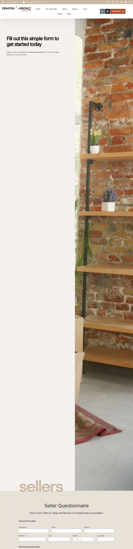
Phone (86, 527)
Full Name (22, 527)
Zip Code (100, 536)
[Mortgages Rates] (102, 11)
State (75, 536)
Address (22, 536)
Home (38, 9)
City (50, 536)
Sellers (64, 9)
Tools (85, 9)
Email (53, 527)
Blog (69, 14)
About (59, 14)
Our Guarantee (51, 9)
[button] (103, 2)
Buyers (75, 9)
